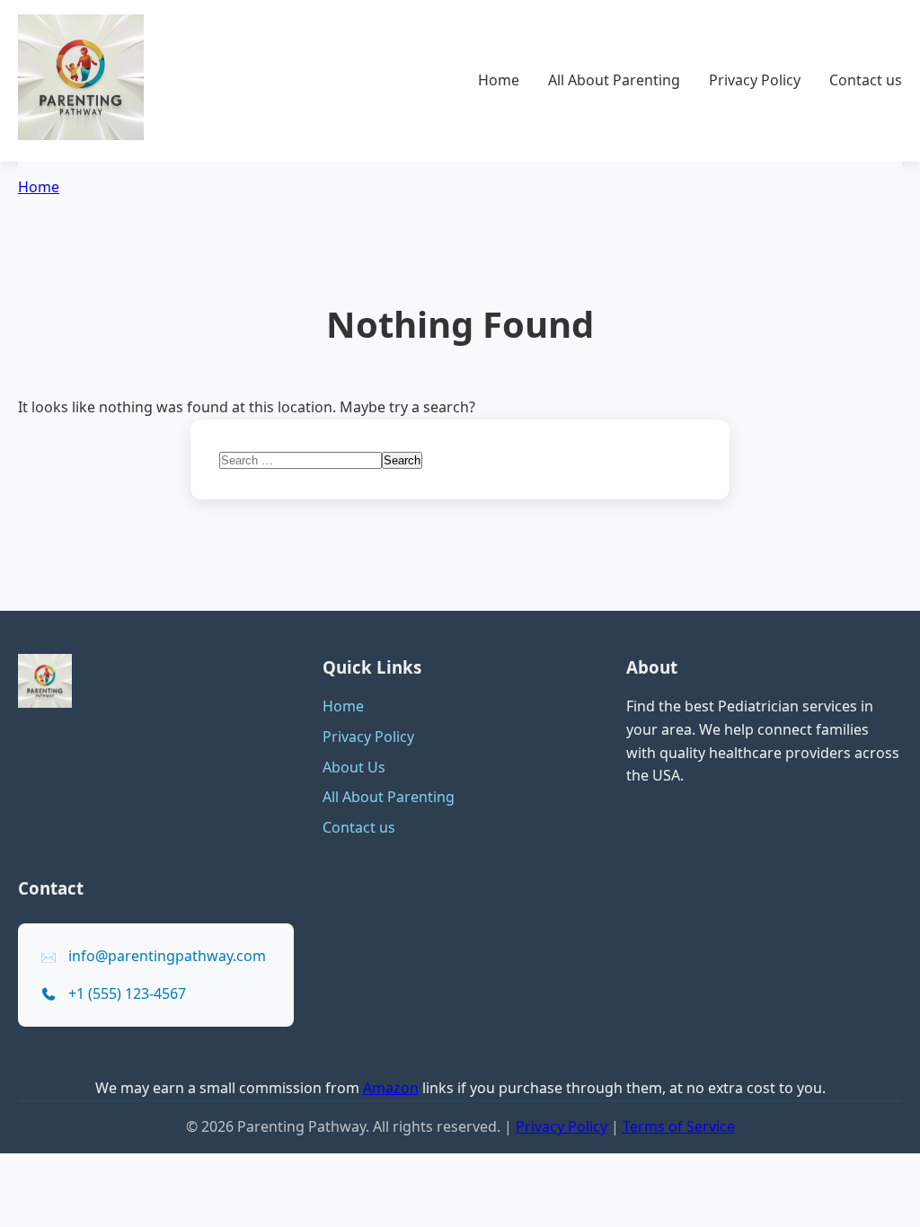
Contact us (865, 80)
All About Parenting (614, 80)
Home (498, 80)
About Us (354, 767)
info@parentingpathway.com (167, 956)
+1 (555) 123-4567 (127, 993)
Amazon (391, 1088)
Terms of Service (679, 1126)
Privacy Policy (755, 80)
